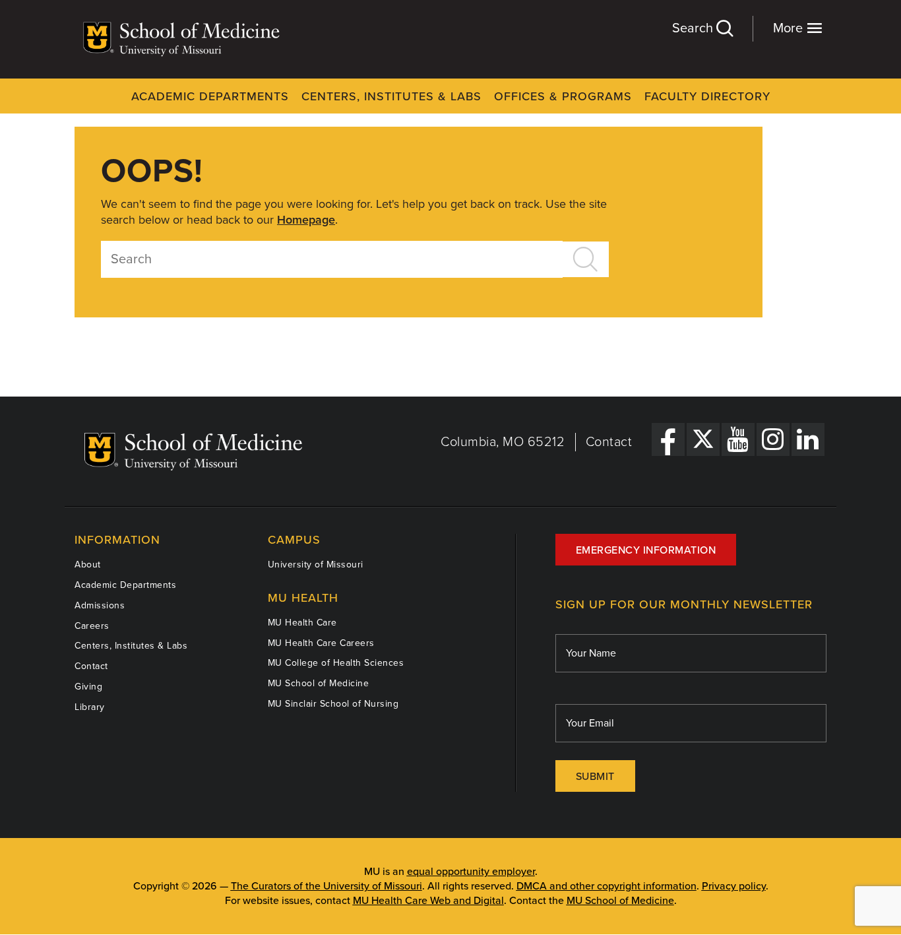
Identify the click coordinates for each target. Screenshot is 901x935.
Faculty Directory (707, 96)
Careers (92, 625)
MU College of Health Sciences (336, 662)
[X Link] (703, 439)
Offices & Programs (563, 96)
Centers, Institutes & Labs (391, 96)
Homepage (306, 219)
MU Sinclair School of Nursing (333, 703)
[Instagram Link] (773, 439)
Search (694, 28)
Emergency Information (646, 550)
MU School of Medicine (318, 683)
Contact (609, 442)
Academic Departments (210, 96)
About (88, 564)
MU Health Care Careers (321, 643)
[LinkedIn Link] (808, 439)
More (789, 28)
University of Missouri (315, 564)
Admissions (100, 605)
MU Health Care (302, 622)
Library (90, 707)
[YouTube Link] (738, 439)
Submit (595, 776)
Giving (88, 686)
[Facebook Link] (668, 439)
